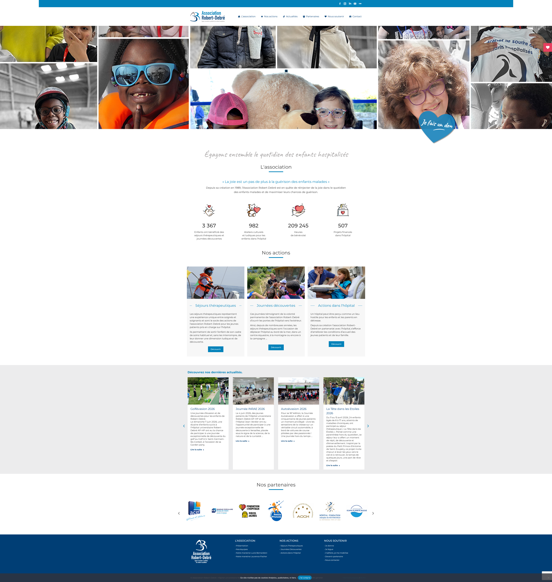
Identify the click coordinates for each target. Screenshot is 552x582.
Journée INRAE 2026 (250, 409)
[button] (184, 426)
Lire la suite (196, 449)
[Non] (548, 577)
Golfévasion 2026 (202, 409)
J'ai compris (304, 577)
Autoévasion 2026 (293, 409)
